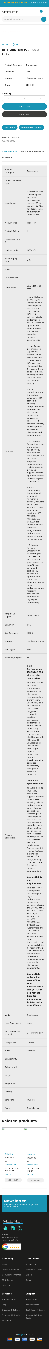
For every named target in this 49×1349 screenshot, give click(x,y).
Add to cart (24, 106)
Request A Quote (34, 1269)
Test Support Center (36, 1310)
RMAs (28, 1280)
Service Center (9, 1299)
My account (31, 1264)
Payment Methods (11, 1315)
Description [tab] (9, 151)
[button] (13, 1180)
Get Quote (10, 127)
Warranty (6, 1320)
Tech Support (32, 1304)
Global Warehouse (10, 1269)
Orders (29, 1275)
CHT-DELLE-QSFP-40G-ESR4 (13, 1169)
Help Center (31, 1299)
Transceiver (15, 31)
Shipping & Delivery (11, 1310)
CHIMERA (15, 137)
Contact (6, 1285)
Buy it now (24, 114)
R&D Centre (7, 1280)
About (5, 1264)
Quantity (6, 93)
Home (5, 31)
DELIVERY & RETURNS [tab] (33, 151)
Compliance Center (11, 1275)
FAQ (4, 1304)
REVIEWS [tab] (7, 157)
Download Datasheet (31, 127)
